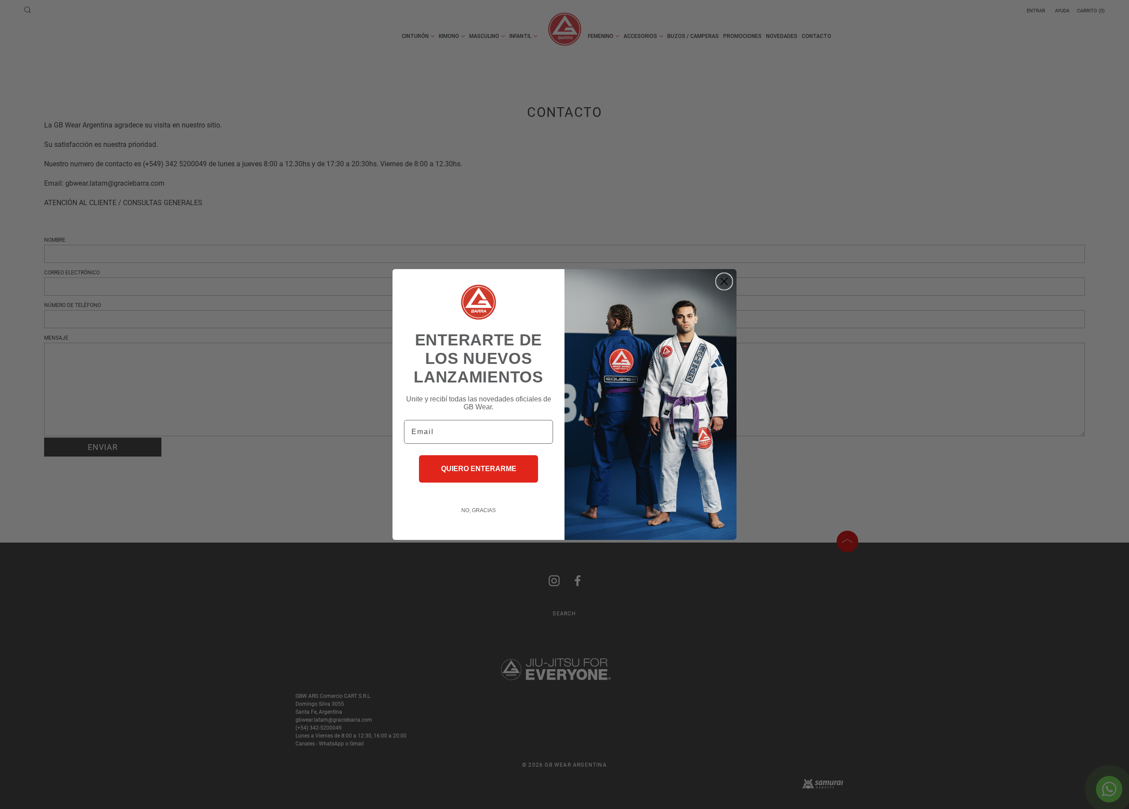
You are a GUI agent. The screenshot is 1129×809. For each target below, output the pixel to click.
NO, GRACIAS (478, 510)
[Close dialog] (724, 281)
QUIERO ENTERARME (478, 468)
